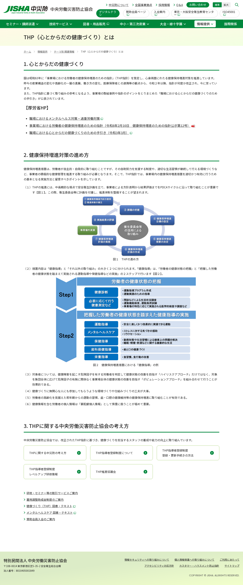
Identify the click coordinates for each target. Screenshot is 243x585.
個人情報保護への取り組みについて (194, 559)
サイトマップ (231, 565)
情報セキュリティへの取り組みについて (147, 559)
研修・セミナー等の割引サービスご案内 (52, 493)
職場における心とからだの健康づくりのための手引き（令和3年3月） (79, 132)
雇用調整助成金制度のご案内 (45, 499)
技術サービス (58, 24)
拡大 (226, 5)
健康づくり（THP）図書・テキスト (49, 506)
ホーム (27, 51)
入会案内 (159, 12)
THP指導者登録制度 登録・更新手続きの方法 (178, 453)
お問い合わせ (197, 4)
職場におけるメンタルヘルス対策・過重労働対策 (64, 118)
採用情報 (164, 5)
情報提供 (203, 24)
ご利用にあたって (229, 559)
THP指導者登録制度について (114, 453)
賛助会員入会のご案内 (41, 519)
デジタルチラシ (107, 13)
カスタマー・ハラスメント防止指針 (199, 565)
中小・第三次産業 (133, 24)
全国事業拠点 (143, 5)
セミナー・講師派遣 (20, 24)
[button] (236, 4)
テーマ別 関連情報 (64, 51)
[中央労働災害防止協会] (48, 10)
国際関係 (230, 24)
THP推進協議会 (106, 471)
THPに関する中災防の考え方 (47, 453)
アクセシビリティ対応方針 (159, 565)
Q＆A (179, 5)
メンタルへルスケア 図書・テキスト (50, 512)
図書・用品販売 (94, 24)
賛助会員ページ (136, 12)
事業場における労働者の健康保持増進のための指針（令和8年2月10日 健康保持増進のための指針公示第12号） (111, 125)
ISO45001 (229, 12)
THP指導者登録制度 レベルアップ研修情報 (43, 471)
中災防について (119, 5)
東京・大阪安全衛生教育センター (194, 13)
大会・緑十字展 (171, 24)
